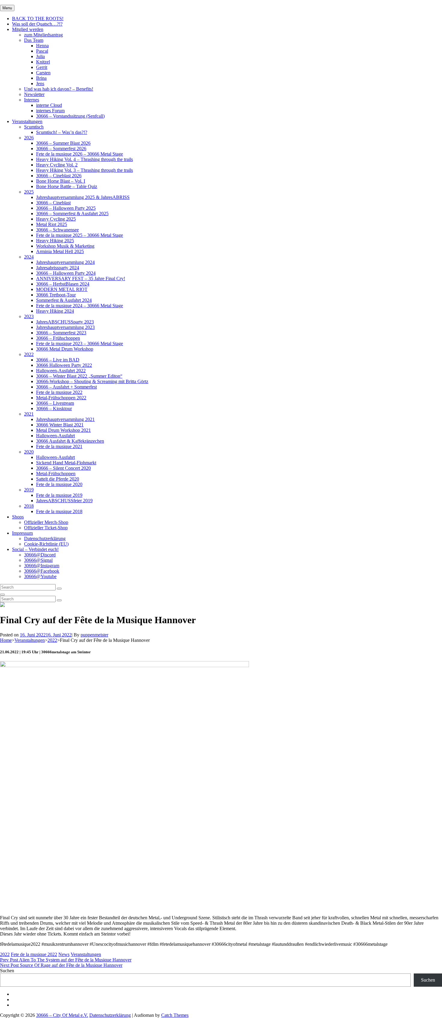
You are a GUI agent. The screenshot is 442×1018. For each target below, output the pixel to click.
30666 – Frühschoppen (58, 338)
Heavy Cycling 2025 (56, 218)
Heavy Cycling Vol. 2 (57, 164)
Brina (41, 78)
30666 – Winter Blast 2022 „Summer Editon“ (79, 376)
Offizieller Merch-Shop (46, 522)
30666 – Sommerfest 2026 (61, 148)
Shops (18, 516)
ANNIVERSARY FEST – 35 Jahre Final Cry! (80, 278)
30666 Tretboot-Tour (56, 294)
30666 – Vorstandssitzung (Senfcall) (70, 116)
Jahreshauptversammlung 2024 (65, 262)
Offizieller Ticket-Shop (46, 527)
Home (6, 640)
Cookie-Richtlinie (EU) (46, 543)
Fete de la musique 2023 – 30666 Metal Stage (79, 343)
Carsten (43, 72)
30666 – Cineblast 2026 (58, 175)
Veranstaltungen (27, 121)
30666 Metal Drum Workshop (64, 348)
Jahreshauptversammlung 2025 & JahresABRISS (83, 197)
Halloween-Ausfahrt (55, 435)
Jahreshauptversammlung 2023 (65, 327)
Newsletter (34, 94)
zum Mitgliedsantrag (43, 34)
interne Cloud (49, 105)
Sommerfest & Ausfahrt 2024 (64, 300)
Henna (42, 45)
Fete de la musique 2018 (59, 511)
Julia (40, 56)
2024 (29, 256)
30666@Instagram (41, 565)
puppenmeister (94, 634)
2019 (29, 489)
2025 (29, 191)
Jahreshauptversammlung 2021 (65, 419)
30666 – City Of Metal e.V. (62, 1015)
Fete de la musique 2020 (59, 484)
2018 (29, 506)
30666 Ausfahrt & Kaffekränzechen (70, 441)
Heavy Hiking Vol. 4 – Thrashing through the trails (84, 159)
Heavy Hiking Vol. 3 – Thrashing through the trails (84, 170)
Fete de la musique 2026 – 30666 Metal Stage (79, 153)
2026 (29, 137)
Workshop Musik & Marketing (65, 246)
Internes (31, 99)
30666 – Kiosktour (54, 408)
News (63, 954)
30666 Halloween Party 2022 (64, 365)
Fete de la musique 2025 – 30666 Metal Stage (79, 235)
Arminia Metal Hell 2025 (60, 251)
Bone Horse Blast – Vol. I (60, 181)
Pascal (42, 51)
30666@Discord (40, 554)
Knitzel (43, 61)
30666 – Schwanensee (57, 229)
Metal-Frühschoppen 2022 (61, 397)
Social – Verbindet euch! (35, 549)
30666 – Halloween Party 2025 (66, 208)
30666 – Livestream (55, 403)
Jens (40, 83)
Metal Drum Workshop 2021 (63, 430)
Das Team (33, 40)
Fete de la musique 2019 (59, 495)
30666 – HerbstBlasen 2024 (62, 283)
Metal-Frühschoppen (55, 473)
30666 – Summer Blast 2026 (63, 143)
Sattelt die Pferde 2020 (57, 478)
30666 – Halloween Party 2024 (66, 273)
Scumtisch (34, 126)
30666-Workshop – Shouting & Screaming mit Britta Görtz (92, 381)
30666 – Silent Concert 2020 (63, 468)
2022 (29, 354)
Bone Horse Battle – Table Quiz (66, 186)
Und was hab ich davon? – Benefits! (58, 88)
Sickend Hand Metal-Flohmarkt (66, 462)
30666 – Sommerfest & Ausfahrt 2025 (72, 213)
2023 (29, 316)
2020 (29, 451)
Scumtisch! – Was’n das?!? (61, 132)
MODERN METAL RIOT (61, 289)
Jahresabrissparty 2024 (57, 267)
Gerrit (41, 67)
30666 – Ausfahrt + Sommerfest (66, 386)
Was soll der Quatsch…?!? (37, 23)
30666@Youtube (40, 576)
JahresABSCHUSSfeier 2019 (64, 500)
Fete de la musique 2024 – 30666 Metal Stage (79, 305)
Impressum (22, 533)
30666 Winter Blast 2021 (60, 424)
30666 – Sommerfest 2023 (61, 332)
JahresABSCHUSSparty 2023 (65, 321)
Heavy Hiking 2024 (55, 311)
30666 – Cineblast (53, 202)
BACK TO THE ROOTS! (37, 18)
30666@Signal (38, 560)
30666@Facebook (41, 571)
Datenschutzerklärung (45, 538)
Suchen (7, 970)
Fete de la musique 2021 (59, 446)
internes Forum (50, 110)
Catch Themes (175, 1015)
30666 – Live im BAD (57, 359)
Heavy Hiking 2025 (55, 240)
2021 (29, 413)
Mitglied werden (27, 29)
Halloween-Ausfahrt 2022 (61, 370)
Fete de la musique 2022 (59, 392)
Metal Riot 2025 (51, 224)
